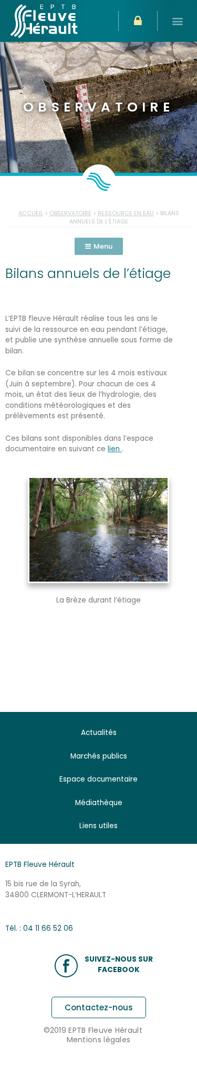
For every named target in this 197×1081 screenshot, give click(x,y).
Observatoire (70, 213)
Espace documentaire (98, 779)
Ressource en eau (126, 213)
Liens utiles (98, 826)
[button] (177, 21)
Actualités (99, 733)
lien (115, 449)
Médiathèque (98, 803)
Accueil (30, 213)
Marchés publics (98, 756)
